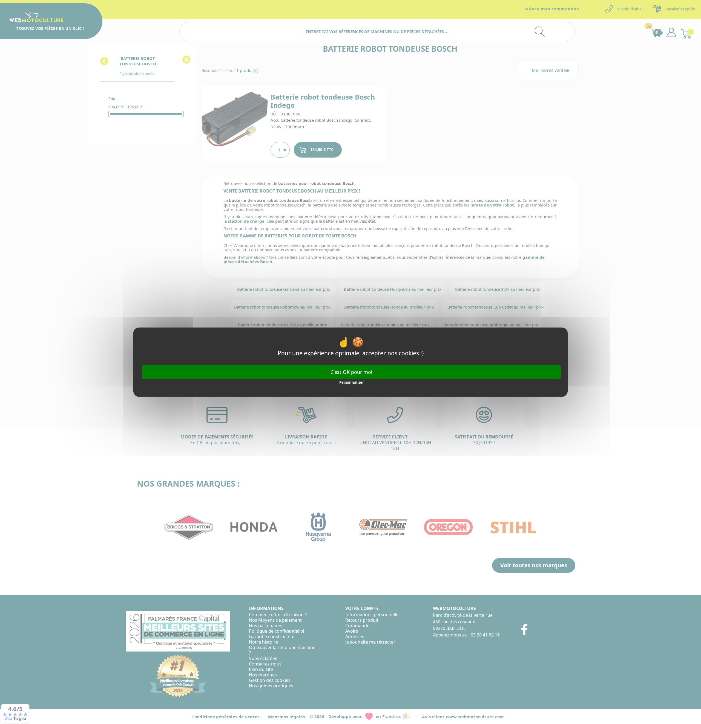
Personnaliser (351, 382)
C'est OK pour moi (351, 372)
